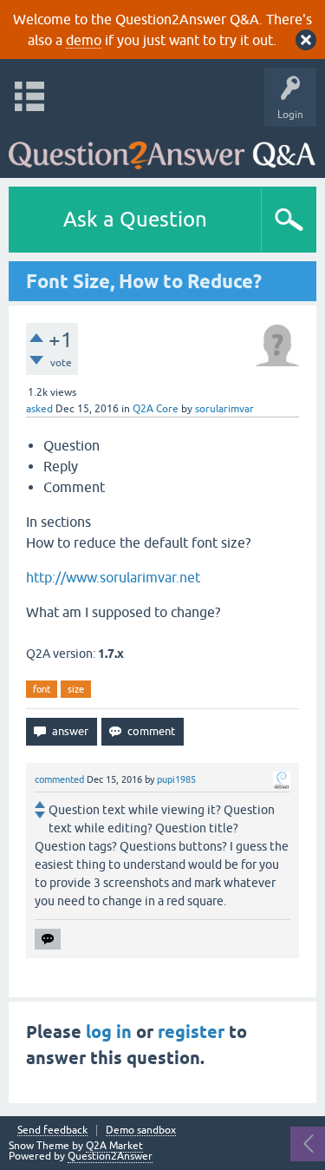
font (41, 689)
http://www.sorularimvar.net (113, 577)
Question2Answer (110, 1156)
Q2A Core (156, 409)
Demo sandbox (141, 1130)
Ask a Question (135, 219)
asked (39, 409)
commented (59, 779)
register (191, 1032)
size (76, 689)
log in (109, 1032)
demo (83, 40)
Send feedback (52, 1130)
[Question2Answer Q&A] (162, 148)
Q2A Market (114, 1146)
